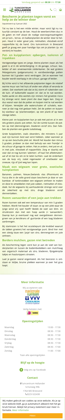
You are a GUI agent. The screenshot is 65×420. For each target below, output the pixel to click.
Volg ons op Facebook (35, 369)
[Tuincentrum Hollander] (20, 10)
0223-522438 (51, 9)
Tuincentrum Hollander (33, 383)
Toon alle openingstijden (32, 355)
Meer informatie (20, 410)
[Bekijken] (60, 10)
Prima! (33, 415)
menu (4, 10)
